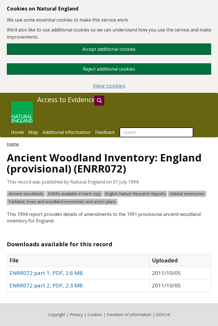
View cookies (109, 86)
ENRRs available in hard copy (74, 193)
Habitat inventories (187, 193)
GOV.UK (163, 314)
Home (17, 132)
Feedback (105, 132)
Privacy (76, 314)
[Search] (99, 101)
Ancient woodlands (26, 193)
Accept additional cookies (109, 49)
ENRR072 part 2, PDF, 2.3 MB (46, 285)
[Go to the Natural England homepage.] (22, 112)
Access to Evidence (66, 99)
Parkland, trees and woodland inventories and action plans (62, 201)
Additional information (67, 132)
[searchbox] (156, 132)
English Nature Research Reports (135, 193)
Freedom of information (129, 314)
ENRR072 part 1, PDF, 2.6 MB (46, 273)
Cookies (94, 314)
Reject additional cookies (109, 69)
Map (33, 132)
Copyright (56, 314)
